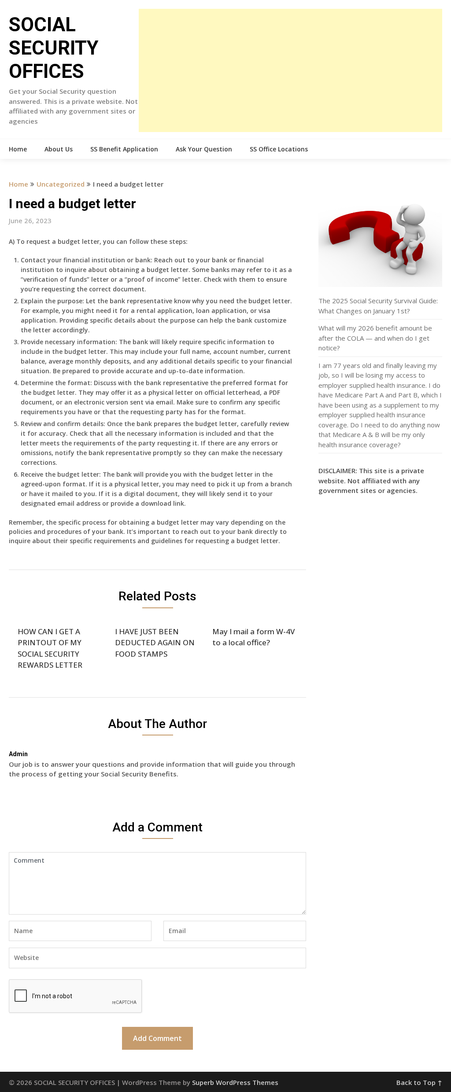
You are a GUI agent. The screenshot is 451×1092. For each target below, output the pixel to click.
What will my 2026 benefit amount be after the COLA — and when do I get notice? (375, 338)
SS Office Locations (279, 149)
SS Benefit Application (124, 149)
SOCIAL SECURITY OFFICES (54, 48)
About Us (58, 149)
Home (18, 149)
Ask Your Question (204, 149)
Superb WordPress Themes (235, 1082)
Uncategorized (61, 184)
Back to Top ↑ (419, 1082)
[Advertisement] (290, 70)
